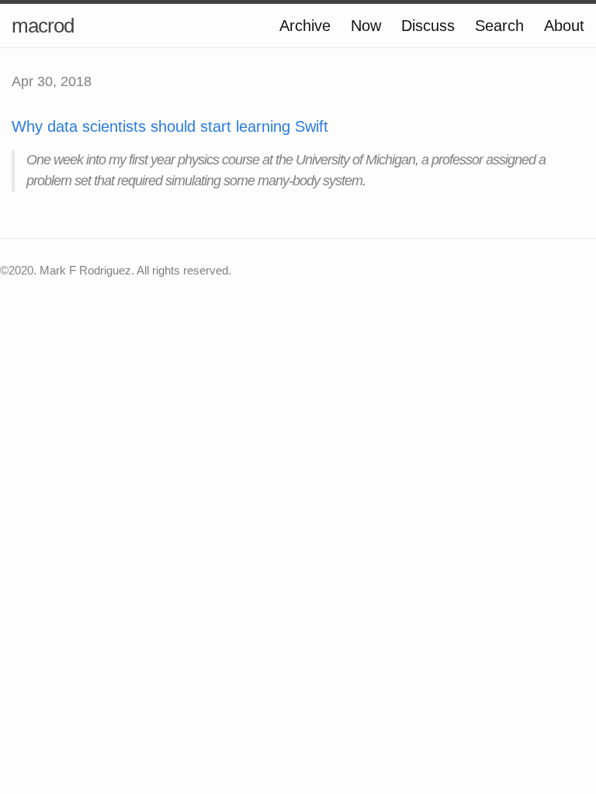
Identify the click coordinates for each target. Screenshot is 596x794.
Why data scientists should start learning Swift (170, 126)
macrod (43, 25)
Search (499, 25)
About (564, 25)
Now (366, 25)
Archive (305, 25)
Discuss (428, 25)
